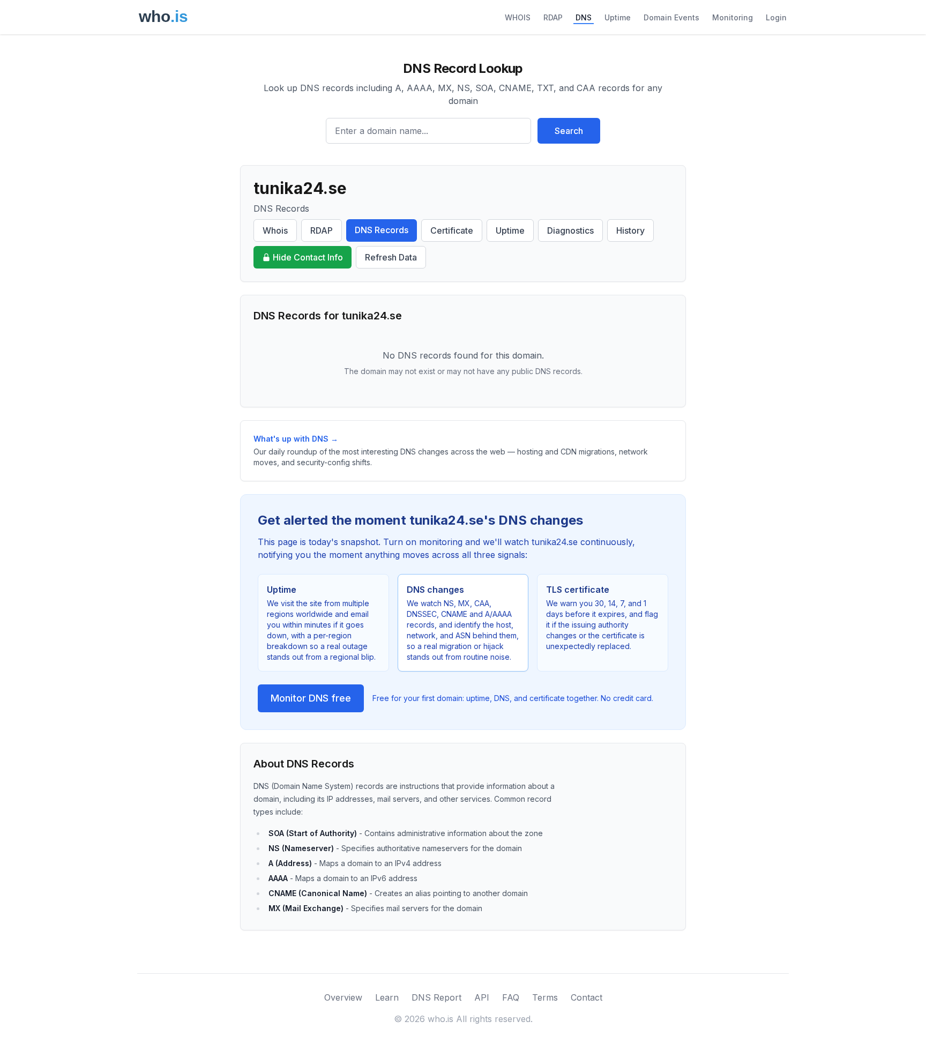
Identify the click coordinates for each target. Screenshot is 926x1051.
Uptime (617, 17)
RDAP (553, 17)
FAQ (510, 997)
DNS (584, 17)
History (630, 230)
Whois (275, 230)
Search (569, 130)
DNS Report (436, 997)
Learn (387, 997)
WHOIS (518, 17)
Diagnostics (570, 230)
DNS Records (381, 230)
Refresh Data (391, 257)
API (481, 997)
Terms (545, 997)
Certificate (451, 230)
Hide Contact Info (308, 257)
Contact (586, 997)
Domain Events (671, 17)
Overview (343, 997)
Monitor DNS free (311, 698)
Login (776, 17)
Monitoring (732, 17)
